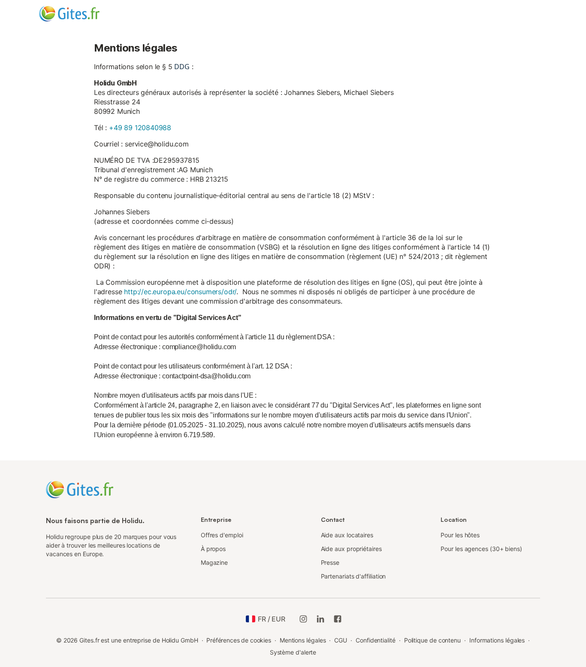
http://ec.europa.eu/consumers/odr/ (180, 291)
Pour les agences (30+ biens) (481, 548)
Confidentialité (376, 640)
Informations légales (497, 640)
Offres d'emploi (222, 535)
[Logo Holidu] (81, 13)
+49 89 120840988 (140, 127)
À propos (213, 548)
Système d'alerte (293, 652)
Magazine (214, 562)
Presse (330, 562)
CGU (340, 640)
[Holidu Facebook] (337, 619)
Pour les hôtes (460, 535)
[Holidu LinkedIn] (320, 619)
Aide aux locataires (347, 535)
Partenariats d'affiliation (353, 576)
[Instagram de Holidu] (303, 619)
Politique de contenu (432, 640)
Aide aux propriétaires (351, 548)
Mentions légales (303, 640)
